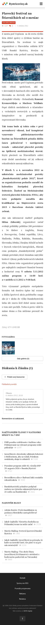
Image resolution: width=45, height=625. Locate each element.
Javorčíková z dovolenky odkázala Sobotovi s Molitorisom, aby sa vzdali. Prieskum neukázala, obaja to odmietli (23, 457)
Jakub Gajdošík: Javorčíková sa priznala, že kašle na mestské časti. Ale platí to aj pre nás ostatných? (23, 543)
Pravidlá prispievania (22, 588)
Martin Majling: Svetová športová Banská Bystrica (23, 532)
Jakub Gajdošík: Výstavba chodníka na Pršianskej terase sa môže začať (21, 523)
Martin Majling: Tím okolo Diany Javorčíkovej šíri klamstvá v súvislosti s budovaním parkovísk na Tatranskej (21, 554)
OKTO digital (28, 611)
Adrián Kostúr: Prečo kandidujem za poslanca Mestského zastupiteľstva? (20, 511)
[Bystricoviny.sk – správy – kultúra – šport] (15, 4)
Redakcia (22, 599)
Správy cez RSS (22, 583)
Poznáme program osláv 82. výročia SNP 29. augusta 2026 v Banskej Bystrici (22, 467)
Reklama (22, 593)
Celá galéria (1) (23, 358)
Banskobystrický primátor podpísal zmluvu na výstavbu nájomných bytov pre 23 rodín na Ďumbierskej (23, 489)
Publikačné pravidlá (9, 384)
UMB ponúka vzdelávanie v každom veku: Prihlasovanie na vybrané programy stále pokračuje (22, 445)
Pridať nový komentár (16, 377)
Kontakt (22, 578)
